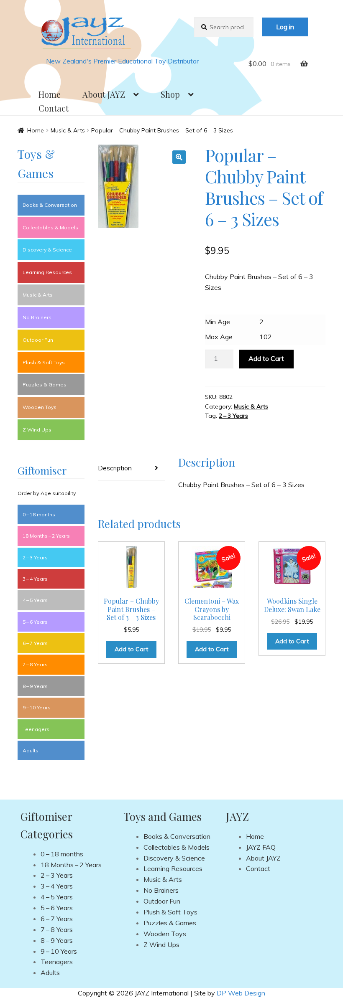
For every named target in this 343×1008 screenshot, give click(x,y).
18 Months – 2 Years (46, 536)
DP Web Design (241, 993)
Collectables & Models (50, 227)
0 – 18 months (39, 514)
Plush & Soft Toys (44, 362)
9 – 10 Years (37, 707)
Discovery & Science (47, 249)
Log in (285, 27)
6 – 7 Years (35, 643)
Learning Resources (47, 272)
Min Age (217, 321)
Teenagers (36, 729)
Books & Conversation (50, 205)
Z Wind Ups (37, 430)
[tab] (131, 468)
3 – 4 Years (35, 579)
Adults (30, 750)
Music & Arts (68, 130)
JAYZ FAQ (261, 847)
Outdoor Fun (38, 340)
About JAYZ (103, 94)
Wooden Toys (39, 407)
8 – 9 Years (35, 686)
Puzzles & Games (45, 384)
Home (49, 94)
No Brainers (37, 317)
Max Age (219, 337)
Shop (170, 94)
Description (115, 468)
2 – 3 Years (233, 415)
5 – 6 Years (35, 622)
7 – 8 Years (35, 664)
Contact (53, 108)
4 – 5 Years (35, 600)
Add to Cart (266, 358)
